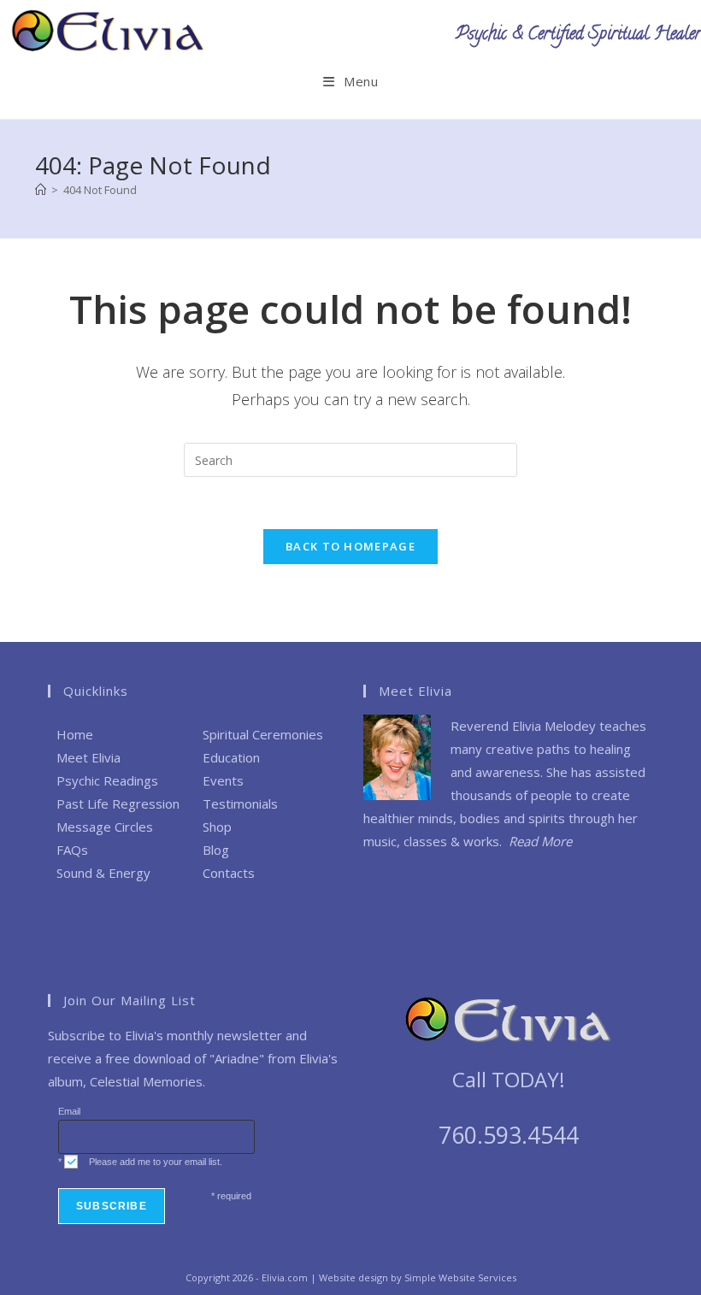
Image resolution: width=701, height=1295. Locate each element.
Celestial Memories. (147, 1081)
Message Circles (104, 826)
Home (74, 734)
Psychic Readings (107, 780)
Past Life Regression (118, 803)
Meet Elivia (88, 757)
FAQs (72, 849)
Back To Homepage (350, 546)
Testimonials (240, 803)
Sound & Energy (103, 872)
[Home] (40, 189)
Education (231, 757)
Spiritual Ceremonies (263, 734)
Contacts (229, 872)
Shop (217, 826)
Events (223, 780)
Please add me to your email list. (155, 1162)
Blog (216, 849)
